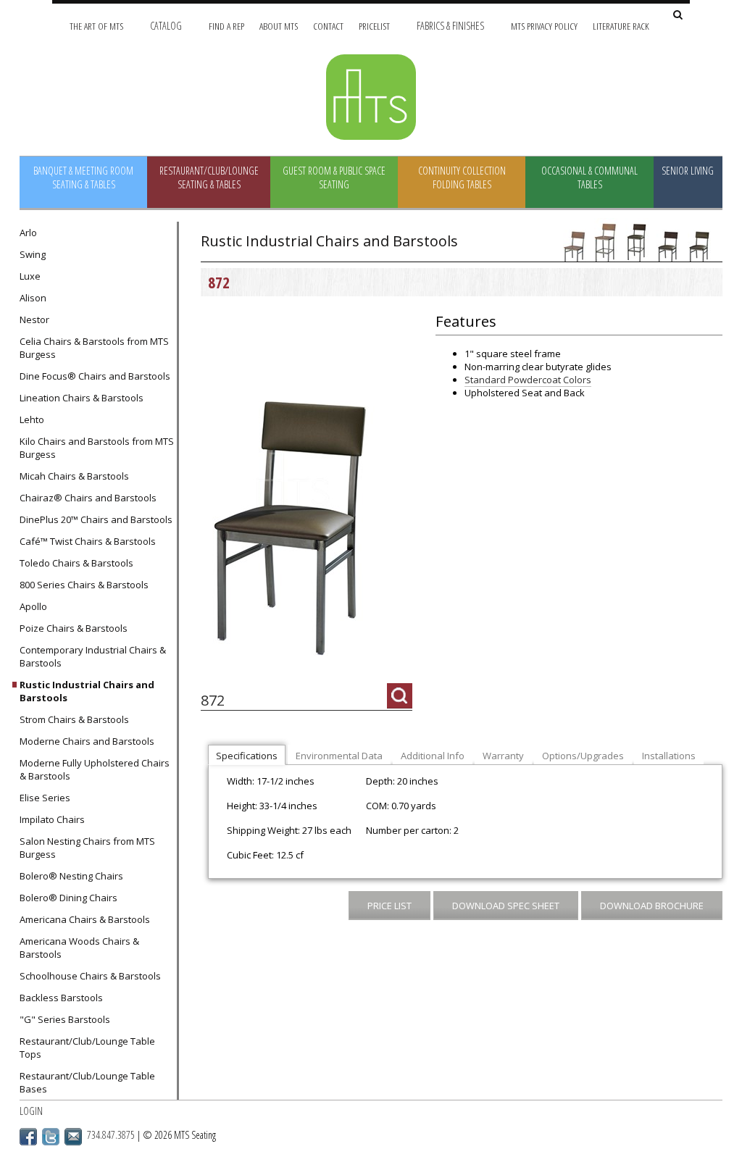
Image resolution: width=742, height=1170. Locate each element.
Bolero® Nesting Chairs (71, 875)
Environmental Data (339, 755)
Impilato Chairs (52, 819)
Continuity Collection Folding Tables (462, 177)
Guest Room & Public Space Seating (334, 177)
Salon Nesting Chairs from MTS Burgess (87, 848)
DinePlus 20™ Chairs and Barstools (96, 519)
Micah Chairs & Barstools (74, 475)
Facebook (28, 1136)
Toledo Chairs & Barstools (76, 562)
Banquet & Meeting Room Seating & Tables (83, 177)
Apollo (33, 606)
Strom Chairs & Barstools (74, 719)
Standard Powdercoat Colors (527, 379)
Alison (33, 297)
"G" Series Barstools (65, 1019)
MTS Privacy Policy (544, 26)
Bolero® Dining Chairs (68, 897)
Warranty (503, 755)
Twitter (50, 1136)
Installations (669, 755)
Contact (328, 26)
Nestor (34, 319)
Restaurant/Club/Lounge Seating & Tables (209, 177)
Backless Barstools (61, 997)
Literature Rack (621, 26)
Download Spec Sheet (505, 905)
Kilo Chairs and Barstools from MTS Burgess (97, 448)
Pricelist (374, 26)
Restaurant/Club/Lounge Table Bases (87, 1082)
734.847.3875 (111, 1135)
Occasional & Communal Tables (589, 177)
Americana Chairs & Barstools (85, 919)
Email (73, 1136)
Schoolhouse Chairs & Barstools (90, 975)
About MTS (278, 26)
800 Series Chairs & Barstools (84, 584)
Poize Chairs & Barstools (74, 628)
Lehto (32, 419)
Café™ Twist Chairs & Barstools (88, 541)
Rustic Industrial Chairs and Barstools (87, 691)
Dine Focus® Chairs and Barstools (95, 376)
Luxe (30, 276)
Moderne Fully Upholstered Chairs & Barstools (95, 769)
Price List (389, 905)
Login (31, 1111)
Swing (33, 254)
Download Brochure (652, 905)
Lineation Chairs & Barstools (81, 397)
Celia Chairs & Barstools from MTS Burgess (94, 348)
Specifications (247, 755)
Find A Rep (226, 26)
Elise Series (45, 797)
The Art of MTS (96, 26)
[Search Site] (678, 15)
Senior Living (688, 170)
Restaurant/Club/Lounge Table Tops (87, 1048)
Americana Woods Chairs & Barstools (79, 948)
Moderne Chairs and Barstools (87, 741)
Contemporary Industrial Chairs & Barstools (93, 656)
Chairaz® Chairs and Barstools (88, 497)
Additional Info (432, 755)
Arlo (28, 232)
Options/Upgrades (583, 755)
